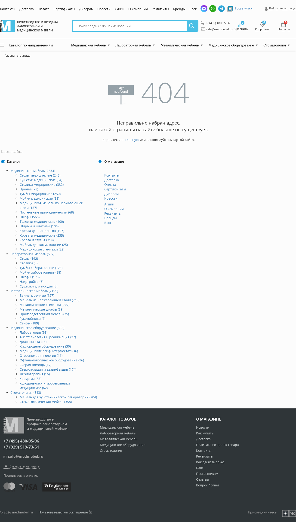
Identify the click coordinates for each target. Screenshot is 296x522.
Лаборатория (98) (33, 332)
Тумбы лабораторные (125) (41, 268)
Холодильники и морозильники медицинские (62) (45, 385)
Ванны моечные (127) (37, 295)
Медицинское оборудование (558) (37, 328)
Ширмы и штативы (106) (39, 226)
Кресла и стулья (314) (37, 240)
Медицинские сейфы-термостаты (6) (49, 351)
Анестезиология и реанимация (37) (48, 337)
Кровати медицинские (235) (42, 235)
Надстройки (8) (31, 281)
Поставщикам (207, 473)
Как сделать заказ (210, 462)
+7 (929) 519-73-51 (21, 447)
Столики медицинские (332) (42, 184)
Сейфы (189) (29, 323)
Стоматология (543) (25, 392)
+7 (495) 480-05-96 (216, 23)
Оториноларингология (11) (41, 355)
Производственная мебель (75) (44, 314)
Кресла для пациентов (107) (42, 231)
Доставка (26, 9)
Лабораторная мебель (118, 433)
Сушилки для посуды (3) (38, 286)
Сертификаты (64, 9)
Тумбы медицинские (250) (40, 194)
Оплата (43, 9)
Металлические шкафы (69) (41, 309)
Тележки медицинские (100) (42, 221)
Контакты (7, 9)
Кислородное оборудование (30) (45, 346)
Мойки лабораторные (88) (40, 272)
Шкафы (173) (30, 277)
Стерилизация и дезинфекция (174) (48, 369)
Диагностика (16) (33, 341)
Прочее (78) (29, 189)
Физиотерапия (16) (35, 374)
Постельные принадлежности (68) (47, 212)
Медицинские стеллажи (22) (42, 249)
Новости (104, 9)
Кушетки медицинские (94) (41, 180)
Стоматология (111, 450)
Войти (273, 8)
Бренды (179, 9)
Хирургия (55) (30, 378)
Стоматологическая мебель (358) (46, 402)
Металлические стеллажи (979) (44, 304)
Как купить (204, 433)
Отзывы (202, 479)
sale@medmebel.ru (216, 29)
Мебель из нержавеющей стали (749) (49, 300)
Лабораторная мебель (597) (32, 254)
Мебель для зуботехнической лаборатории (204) (58, 397)
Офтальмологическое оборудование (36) (52, 360)
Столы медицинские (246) (40, 175)
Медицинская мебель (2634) (32, 170)
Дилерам (86, 9)
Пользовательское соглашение (63, 512)
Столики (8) (28, 263)
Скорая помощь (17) (35, 365)
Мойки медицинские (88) (39, 198)
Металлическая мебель (118, 439)
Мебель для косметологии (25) (44, 244)
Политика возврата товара (217, 445)
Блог (193, 9)
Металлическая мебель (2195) (34, 291)
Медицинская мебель (117, 427)
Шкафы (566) (30, 217)
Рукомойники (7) (32, 318)
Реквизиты (160, 9)
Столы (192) (29, 258)
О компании (138, 9)
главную (132, 139)
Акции (119, 9)
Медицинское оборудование (122, 445)
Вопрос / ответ (207, 485)
